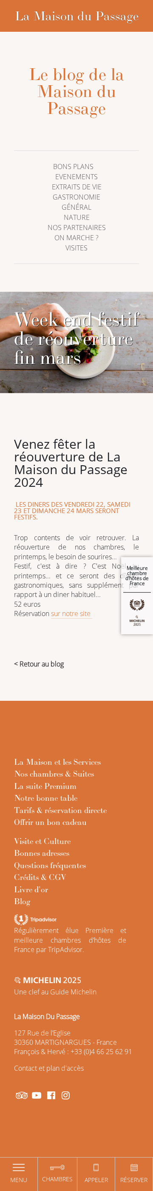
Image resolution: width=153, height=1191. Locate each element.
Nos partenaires (77, 227)
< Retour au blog (39, 664)
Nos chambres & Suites (54, 774)
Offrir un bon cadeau (50, 822)
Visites (76, 248)
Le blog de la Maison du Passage (77, 91)
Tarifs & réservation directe (60, 810)
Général (76, 207)
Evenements (76, 176)
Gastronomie (76, 197)
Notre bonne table (45, 798)
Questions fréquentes (50, 865)
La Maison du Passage (77, 16)
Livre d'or (31, 889)
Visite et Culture (42, 841)
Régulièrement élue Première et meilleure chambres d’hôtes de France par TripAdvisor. (70, 940)
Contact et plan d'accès (49, 1068)
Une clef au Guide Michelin (55, 992)
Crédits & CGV (40, 877)
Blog (22, 901)
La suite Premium (45, 786)
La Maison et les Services (57, 762)
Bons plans (73, 166)
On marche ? (76, 237)
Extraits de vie (77, 187)
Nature (77, 217)
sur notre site (71, 613)
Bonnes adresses (41, 853)
